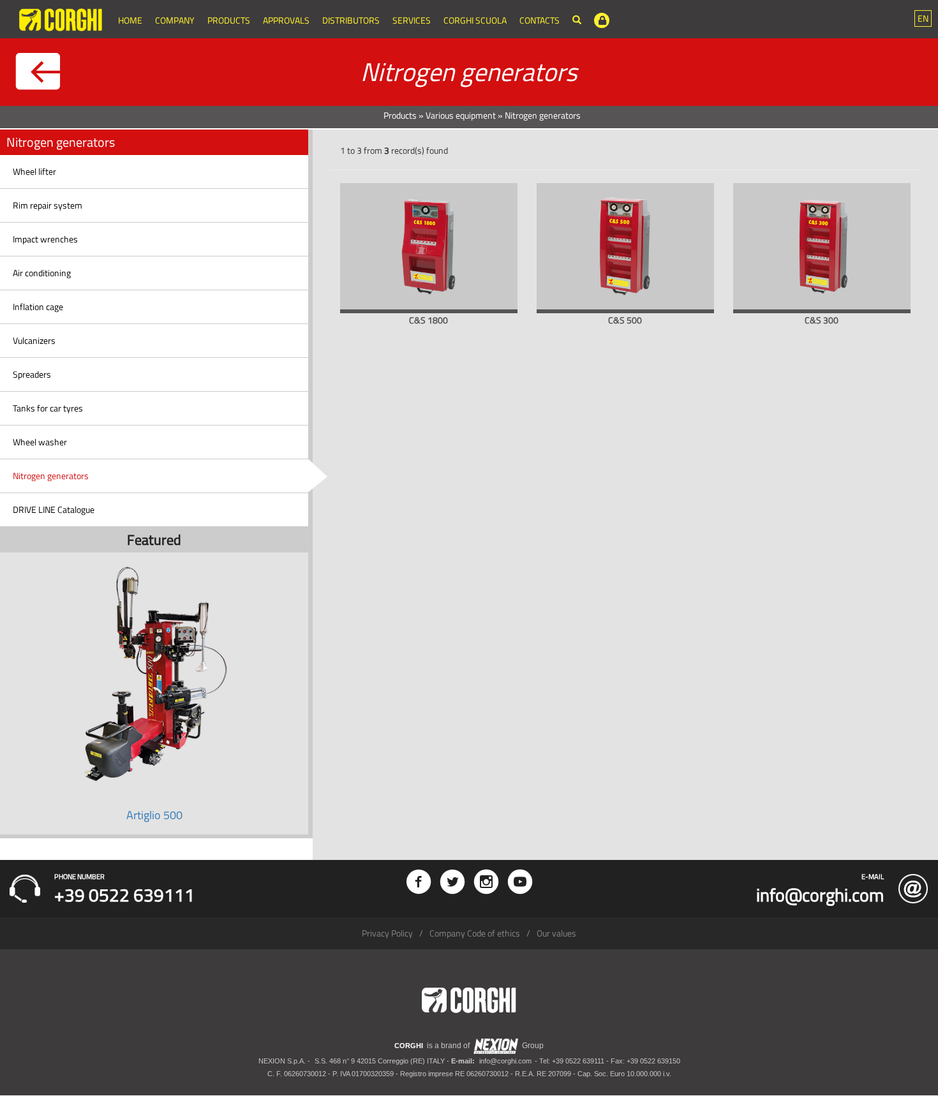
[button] (923, 18)
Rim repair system (47, 205)
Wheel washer (40, 441)
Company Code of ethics (474, 933)
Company (175, 20)
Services (411, 20)
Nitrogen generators (51, 475)
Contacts (539, 20)
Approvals (286, 20)
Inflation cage (38, 306)
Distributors (351, 20)
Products (228, 20)
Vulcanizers (34, 340)
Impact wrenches (45, 239)
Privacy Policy (387, 933)
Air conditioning (42, 272)
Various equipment (461, 115)
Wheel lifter (34, 171)
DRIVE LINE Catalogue (53, 509)
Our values (556, 933)
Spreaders (32, 374)
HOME (130, 20)
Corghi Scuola (475, 20)
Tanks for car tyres (48, 408)
